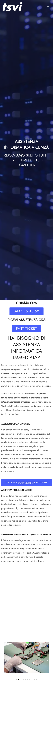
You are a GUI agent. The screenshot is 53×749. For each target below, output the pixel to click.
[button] (5, 659)
